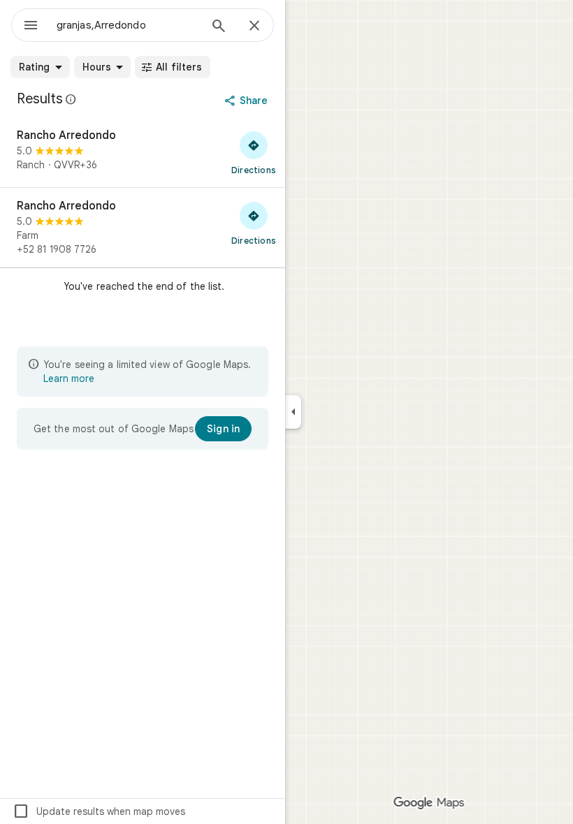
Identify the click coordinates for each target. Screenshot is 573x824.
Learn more (68, 378)
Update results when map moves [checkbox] (99, 811)
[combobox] (128, 25)
